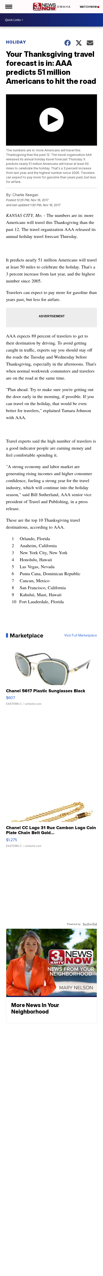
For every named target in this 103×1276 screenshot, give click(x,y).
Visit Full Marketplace (80, 635)
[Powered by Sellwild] (89, 924)
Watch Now (88, 6)
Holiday (16, 42)
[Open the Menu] (8, 6)
